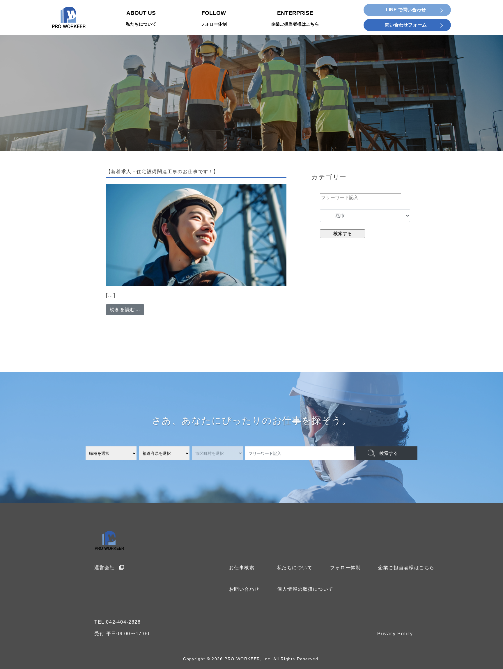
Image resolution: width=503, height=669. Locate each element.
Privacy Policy (395, 633)
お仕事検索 (242, 567)
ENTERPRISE (295, 18)
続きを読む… (127, 309)
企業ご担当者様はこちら (406, 567)
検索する (388, 453)
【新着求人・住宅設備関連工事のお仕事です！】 (162, 171)
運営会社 (104, 567)
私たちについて (295, 567)
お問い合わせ (244, 589)
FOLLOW (214, 18)
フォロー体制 (345, 567)
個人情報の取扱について (305, 589)
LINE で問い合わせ (406, 9)
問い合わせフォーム (406, 24)
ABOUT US (141, 18)
